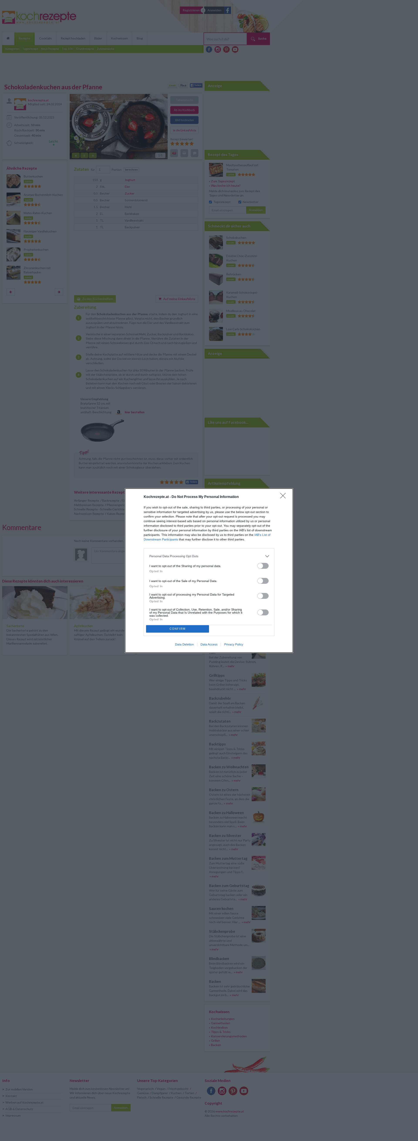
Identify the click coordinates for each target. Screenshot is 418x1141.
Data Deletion (184, 644)
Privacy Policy (233, 644)
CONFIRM (178, 628)
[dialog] (209, 571)
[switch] (263, 566)
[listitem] (209, 556)
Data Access (209, 644)
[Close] (284, 497)
